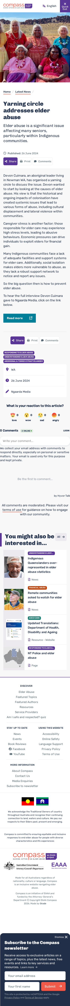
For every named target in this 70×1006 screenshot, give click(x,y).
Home (7, 91)
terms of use (12, 510)
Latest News (23, 91)
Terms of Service (34, 997)
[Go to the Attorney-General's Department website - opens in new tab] (23, 865)
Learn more (27, 967)
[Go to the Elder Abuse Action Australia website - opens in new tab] (59, 866)
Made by (38, 903)
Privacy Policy (12, 997)
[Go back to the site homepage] (17, 6)
